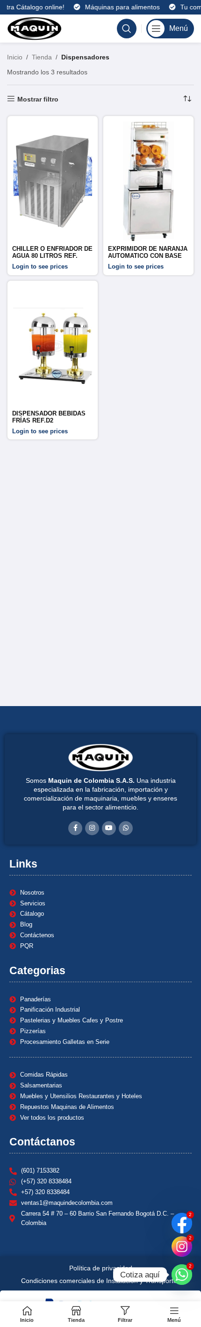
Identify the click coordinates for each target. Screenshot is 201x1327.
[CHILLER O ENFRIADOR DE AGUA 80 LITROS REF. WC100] (52, 181)
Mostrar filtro (37, 99)
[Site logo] (34, 28)
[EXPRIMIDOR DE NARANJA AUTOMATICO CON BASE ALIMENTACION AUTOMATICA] (148, 181)
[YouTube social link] (109, 828)
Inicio (14, 57)
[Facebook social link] (75, 828)
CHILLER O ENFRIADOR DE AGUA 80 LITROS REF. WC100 (52, 256)
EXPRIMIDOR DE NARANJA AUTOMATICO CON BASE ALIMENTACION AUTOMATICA (147, 259)
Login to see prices (40, 266)
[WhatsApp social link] (126, 828)
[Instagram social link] (92, 828)
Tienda (42, 57)
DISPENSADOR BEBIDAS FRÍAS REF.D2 (49, 417)
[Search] (126, 28)
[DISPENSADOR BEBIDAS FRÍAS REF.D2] (52, 346)
